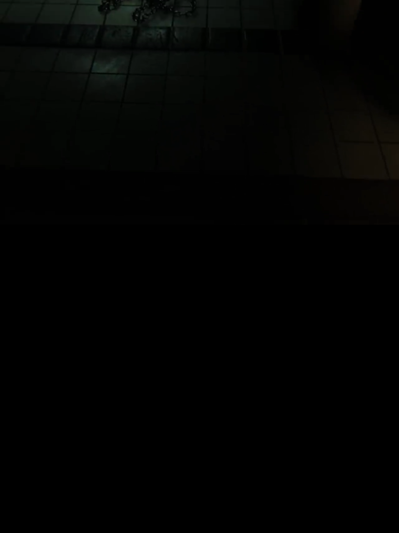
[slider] (199, 207)
